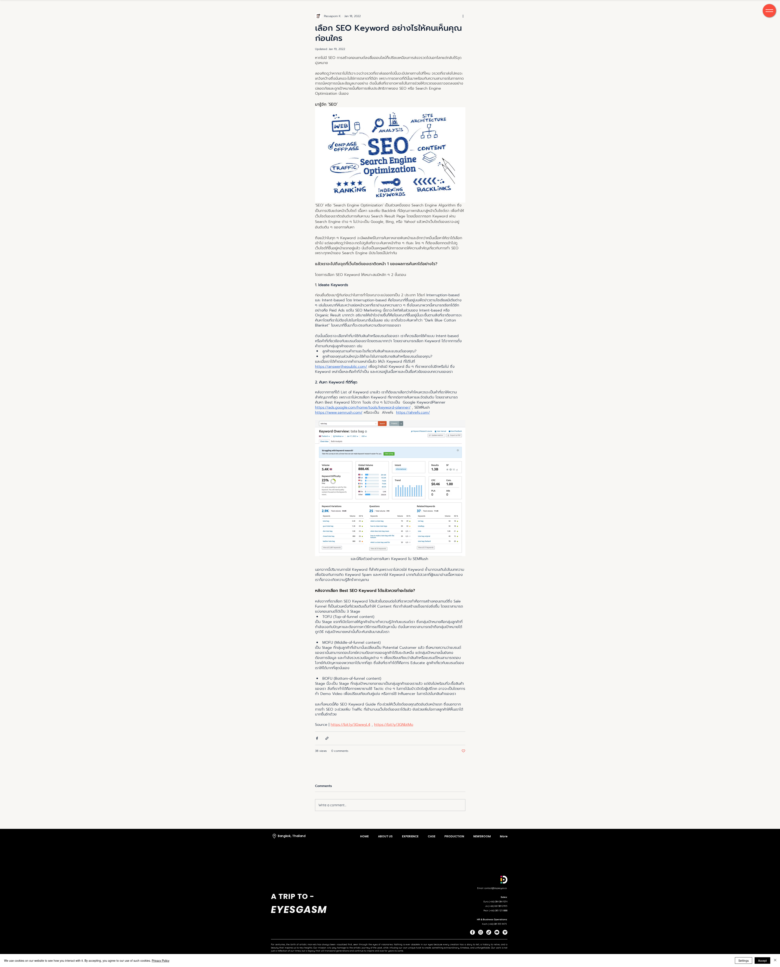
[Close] (775, 960)
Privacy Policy (160, 960)
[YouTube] (496, 932)
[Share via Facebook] (317, 738)
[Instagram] (480, 932)
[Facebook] (472, 932)
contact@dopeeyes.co (495, 888)
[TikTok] (488, 932)
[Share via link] (327, 738)
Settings (743, 960)
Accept (762, 960)
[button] (769, 10)
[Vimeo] (505, 932)
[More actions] (462, 16)
